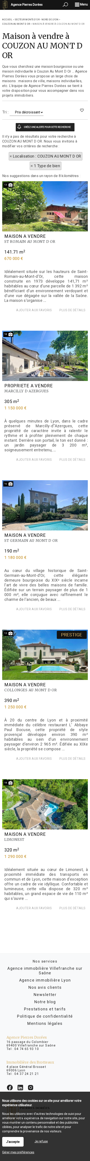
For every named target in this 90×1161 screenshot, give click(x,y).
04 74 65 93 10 (26, 1049)
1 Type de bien (47, 165)
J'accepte (13, 1142)
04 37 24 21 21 (26, 1074)
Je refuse (41, 1141)
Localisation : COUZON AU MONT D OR (47, 156)
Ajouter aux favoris (34, 310)
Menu (83, 4)
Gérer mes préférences (18, 1152)
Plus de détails (72, 310)
